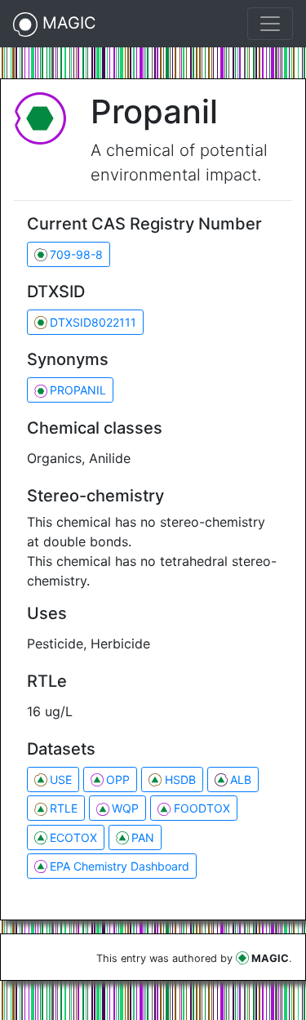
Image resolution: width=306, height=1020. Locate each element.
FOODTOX (202, 808)
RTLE (64, 808)
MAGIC (67, 23)
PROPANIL (78, 390)
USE (61, 779)
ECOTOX (73, 837)
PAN (142, 837)
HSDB (180, 779)
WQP (125, 808)
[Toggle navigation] (270, 23)
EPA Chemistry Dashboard (119, 866)
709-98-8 (76, 254)
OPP (118, 779)
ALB (240, 779)
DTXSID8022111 (93, 322)
